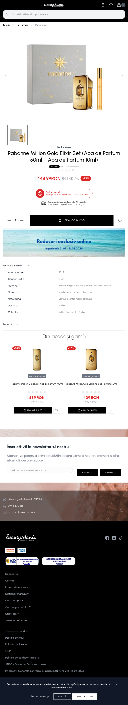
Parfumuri (22, 25)
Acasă (6, 25)
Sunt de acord (84, 696)
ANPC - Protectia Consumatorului (25, 664)
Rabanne (64, 147)
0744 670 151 (15, 505)
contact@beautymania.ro (23, 512)
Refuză (62, 696)
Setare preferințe (40, 696)
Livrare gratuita (37, 376)
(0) (73, 170)
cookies (62, 684)
